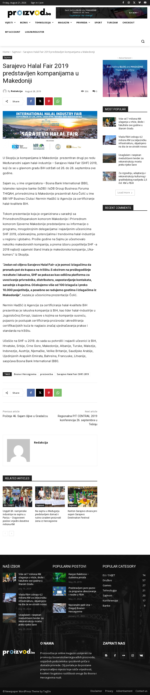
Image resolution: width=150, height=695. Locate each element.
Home (6, 52)
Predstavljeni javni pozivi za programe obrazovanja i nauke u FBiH (82, 591)
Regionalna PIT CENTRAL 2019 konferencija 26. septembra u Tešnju (77, 420)
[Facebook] (123, 3)
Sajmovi (16, 52)
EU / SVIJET (9, 505)
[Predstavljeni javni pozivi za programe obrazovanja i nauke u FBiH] (59, 591)
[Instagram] (129, 3)
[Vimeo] (139, 3)
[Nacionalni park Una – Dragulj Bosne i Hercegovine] (59, 608)
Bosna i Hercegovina (25, 374)
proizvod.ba (46, 374)
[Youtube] (145, 3)
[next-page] (11, 533)
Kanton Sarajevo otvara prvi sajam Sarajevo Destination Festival (82, 514)
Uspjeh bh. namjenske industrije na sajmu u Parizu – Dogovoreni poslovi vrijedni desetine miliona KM (16, 518)
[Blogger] (106, 655)
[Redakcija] (5, 91)
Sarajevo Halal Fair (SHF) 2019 (73, 374)
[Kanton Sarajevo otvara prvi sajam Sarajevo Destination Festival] (82, 496)
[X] (134, 3)
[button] (142, 41)
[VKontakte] (141, 655)
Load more (124, 192)
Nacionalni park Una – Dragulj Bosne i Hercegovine (80, 608)
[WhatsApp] (58, 101)
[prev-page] (5, 533)
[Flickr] (123, 655)
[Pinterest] (49, 101)
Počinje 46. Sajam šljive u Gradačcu (25, 416)
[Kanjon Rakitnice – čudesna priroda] (59, 577)
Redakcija (17, 91)
